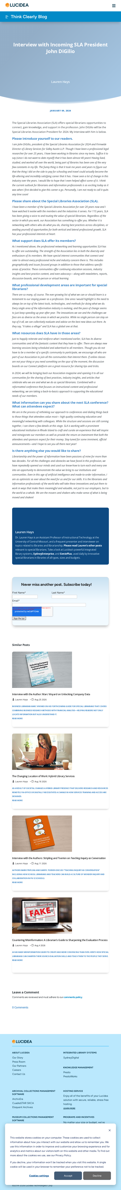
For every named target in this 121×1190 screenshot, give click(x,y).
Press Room (18, 1061)
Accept (68, 1175)
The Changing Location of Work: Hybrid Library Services (43, 776)
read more (17, 718)
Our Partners (19, 1065)
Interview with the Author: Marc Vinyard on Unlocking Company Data (51, 694)
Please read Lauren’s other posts (83, 545)
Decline (97, 1175)
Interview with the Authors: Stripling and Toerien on (59, 858)
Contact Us (18, 1074)
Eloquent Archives (22, 1107)
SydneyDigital (71, 1057)
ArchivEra (17, 1098)
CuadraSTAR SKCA (23, 1103)
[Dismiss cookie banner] (109, 1131)
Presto (66, 1072)
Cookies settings (39, 1175)
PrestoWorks (70, 1076)
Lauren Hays (21, 699)
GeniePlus (66, 553)
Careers (16, 1069)
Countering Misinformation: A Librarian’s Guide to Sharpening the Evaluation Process (60, 940)
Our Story (17, 1057)
